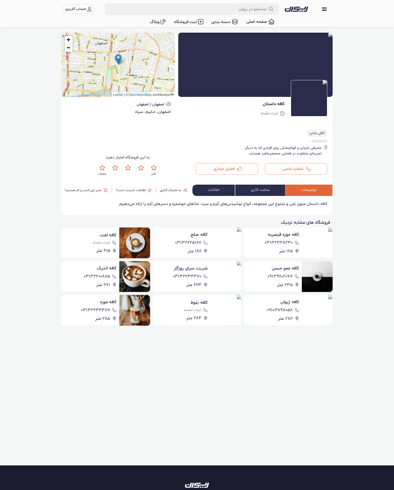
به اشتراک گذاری (170, 190)
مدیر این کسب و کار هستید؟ (83, 190)
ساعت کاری (260, 190)
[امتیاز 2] (115, 167)
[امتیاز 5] (154, 167)
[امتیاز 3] (128, 167)
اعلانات (213, 190)
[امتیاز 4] (141, 167)
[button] (118, 59)
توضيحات (309, 190)
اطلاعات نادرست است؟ (131, 190)
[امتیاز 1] (102, 167)
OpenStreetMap (140, 94)
